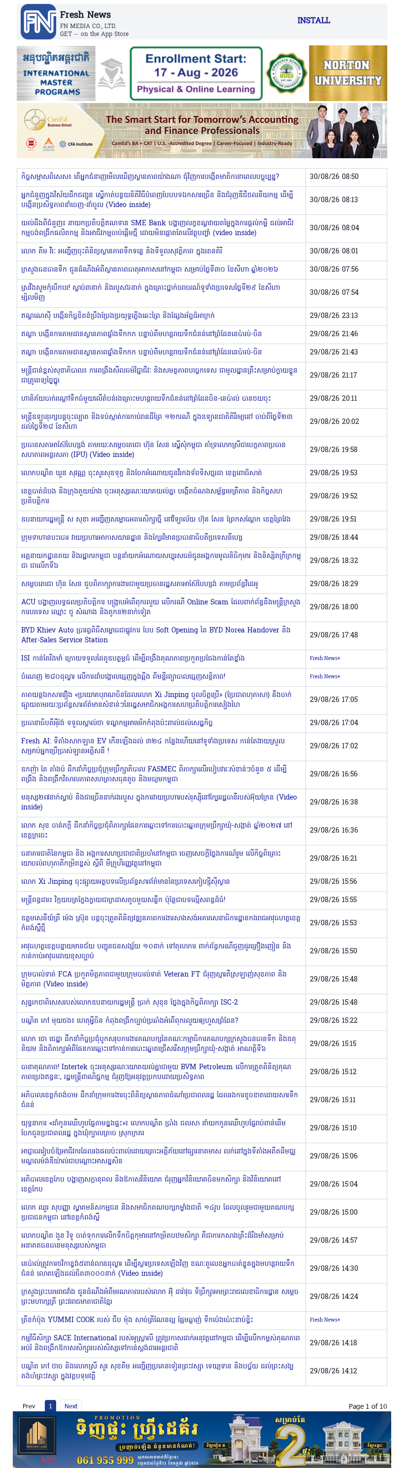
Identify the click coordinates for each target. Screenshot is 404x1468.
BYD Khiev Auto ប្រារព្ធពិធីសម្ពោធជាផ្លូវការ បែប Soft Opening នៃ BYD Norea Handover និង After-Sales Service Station (156, 636)
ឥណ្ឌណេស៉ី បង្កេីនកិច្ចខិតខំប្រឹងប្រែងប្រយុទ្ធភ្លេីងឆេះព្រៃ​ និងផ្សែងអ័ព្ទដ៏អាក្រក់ (118, 316)
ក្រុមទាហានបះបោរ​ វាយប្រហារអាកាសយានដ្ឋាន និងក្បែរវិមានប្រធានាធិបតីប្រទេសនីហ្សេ (131, 538)
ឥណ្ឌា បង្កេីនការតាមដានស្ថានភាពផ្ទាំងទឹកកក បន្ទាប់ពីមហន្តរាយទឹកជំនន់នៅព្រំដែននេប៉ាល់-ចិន (141, 334)
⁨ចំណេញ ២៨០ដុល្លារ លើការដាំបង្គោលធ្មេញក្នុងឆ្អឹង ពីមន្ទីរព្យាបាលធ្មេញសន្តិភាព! (123, 677)
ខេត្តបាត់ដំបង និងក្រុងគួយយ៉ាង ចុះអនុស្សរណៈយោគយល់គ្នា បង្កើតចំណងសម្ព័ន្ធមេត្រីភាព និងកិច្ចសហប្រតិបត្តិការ (151, 497)
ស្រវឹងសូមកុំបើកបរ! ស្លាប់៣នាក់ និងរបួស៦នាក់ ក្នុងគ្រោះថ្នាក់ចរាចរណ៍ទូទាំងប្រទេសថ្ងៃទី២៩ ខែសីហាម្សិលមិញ (150, 293)
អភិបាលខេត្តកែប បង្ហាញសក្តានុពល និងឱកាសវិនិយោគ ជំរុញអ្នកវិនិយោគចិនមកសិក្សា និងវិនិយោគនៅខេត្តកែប (151, 1185)
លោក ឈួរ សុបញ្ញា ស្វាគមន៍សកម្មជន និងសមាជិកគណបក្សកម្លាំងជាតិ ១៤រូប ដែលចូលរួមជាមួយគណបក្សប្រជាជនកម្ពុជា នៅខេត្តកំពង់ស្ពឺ (157, 1213)
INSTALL (314, 21)
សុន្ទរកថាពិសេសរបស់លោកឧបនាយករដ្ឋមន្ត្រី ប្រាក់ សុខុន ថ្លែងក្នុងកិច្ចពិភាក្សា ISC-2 (129, 1003)
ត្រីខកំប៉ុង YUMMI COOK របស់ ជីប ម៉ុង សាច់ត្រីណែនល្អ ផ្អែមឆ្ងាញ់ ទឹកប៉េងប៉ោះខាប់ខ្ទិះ (137, 1320)
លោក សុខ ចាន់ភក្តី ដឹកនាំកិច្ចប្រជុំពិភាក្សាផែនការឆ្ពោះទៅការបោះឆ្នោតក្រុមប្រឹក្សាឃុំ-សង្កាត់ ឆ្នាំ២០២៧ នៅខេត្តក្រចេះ (156, 831)
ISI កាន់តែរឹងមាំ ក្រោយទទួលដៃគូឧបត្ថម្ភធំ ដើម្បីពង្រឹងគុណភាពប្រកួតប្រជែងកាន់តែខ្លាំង (133, 659)
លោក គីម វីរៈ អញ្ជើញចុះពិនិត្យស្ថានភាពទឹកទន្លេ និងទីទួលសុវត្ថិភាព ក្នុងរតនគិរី (121, 251)
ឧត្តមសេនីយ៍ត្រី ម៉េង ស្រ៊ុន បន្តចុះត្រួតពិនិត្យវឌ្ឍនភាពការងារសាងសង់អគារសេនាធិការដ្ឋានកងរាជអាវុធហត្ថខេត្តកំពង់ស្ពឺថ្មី (161, 923)
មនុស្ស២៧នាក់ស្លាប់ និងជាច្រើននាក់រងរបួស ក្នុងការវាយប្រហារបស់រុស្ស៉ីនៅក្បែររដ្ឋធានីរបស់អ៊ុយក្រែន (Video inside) (159, 803)
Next (71, 1406)
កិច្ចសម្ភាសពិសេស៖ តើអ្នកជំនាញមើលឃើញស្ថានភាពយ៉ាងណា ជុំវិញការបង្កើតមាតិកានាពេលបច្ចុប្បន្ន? (150, 177)
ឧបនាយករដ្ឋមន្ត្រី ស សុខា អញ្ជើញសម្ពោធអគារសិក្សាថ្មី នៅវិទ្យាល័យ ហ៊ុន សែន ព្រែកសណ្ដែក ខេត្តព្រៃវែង (156, 520)
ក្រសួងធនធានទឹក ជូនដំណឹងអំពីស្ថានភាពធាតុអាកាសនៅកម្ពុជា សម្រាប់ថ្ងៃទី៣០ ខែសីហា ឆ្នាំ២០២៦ (149, 270)
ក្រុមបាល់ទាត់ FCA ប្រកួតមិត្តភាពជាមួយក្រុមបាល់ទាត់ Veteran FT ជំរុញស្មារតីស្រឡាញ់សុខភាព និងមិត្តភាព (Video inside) (154, 980)
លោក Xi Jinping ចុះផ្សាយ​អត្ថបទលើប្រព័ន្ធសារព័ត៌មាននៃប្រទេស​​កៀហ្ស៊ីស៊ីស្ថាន (125, 882)
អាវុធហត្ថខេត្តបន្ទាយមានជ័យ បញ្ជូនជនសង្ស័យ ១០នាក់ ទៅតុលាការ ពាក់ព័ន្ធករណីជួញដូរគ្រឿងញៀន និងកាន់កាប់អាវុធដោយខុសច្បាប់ (156, 952)
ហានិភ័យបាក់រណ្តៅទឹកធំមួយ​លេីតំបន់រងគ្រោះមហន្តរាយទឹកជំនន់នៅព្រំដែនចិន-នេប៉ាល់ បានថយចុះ (146, 399)
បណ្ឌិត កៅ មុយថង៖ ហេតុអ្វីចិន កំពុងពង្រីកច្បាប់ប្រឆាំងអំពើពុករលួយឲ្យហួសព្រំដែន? (129, 1021)
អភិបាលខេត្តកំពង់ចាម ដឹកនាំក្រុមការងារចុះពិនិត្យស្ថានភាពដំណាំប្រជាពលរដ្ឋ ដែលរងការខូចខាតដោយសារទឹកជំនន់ (159, 1100)
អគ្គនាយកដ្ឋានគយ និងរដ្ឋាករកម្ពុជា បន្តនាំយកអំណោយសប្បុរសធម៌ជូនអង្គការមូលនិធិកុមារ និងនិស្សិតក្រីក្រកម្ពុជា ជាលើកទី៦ (161, 561)
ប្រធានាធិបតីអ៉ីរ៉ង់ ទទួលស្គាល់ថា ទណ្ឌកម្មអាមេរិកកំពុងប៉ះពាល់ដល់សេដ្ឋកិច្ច (117, 723)
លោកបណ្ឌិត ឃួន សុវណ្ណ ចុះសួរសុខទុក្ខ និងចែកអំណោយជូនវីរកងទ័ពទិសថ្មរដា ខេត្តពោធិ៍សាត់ (141, 473)
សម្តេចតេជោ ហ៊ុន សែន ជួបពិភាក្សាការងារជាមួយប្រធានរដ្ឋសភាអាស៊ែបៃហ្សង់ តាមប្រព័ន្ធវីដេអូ (139, 584)
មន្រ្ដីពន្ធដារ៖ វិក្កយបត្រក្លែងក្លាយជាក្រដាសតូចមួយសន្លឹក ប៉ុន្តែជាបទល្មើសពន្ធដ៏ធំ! (123, 900)
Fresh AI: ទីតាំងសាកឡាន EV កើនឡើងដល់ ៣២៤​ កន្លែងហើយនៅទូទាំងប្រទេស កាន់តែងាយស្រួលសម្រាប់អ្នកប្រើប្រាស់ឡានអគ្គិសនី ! (153, 746)
